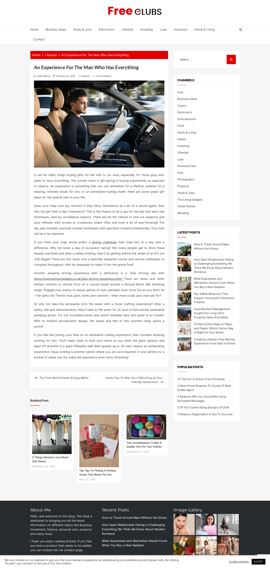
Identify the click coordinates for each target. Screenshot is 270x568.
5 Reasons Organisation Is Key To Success (205, 414)
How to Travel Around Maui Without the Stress (134, 517)
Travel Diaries (186, 206)
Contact (39, 39)
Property (183, 186)
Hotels (181, 139)
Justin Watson (43, 76)
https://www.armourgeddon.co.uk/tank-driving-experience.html (79, 279)
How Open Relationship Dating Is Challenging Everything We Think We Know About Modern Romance (133, 529)
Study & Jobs (82, 29)
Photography (185, 179)
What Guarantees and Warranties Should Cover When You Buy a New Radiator (214, 283)
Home (34, 29)
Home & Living (204, 29)
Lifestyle (127, 29)
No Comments (104, 76)
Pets (180, 173)
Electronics (106, 29)
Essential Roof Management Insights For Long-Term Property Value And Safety (212, 313)
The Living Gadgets (190, 199)
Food (180, 125)
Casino (181, 105)
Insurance (180, 29)
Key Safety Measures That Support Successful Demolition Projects (214, 298)
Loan (163, 29)
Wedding (183, 213)
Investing (146, 29)
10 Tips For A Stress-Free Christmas (201, 379)
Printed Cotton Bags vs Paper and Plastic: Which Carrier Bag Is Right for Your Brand (213, 328)
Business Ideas (56, 29)
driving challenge (104, 242)
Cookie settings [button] (239, 561)
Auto (180, 92)
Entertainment (186, 119)
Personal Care (186, 166)
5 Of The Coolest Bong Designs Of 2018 (203, 407)
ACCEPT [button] (258, 561)
